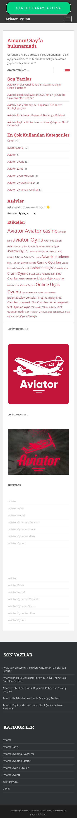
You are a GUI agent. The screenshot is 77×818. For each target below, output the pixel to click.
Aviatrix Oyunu (18, 251)
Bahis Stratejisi (28, 262)
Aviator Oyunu (17, 18)
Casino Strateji (22, 268)
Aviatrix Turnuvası (32, 257)
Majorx (41, 278)
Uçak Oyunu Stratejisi (26, 316)
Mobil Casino (13, 285)
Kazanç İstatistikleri (28, 278)
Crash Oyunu (17, 273)
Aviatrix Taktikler (15, 257)
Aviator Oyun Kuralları (20, 175)
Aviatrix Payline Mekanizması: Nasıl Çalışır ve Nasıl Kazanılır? (37, 123)
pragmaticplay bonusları (22, 297)
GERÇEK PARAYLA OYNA (38, 8)
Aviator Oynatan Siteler (21, 182)
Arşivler (12, 213)
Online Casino (27, 285)
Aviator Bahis (15, 168)
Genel (10, 140)
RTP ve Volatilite (49, 307)
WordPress (57, 810)
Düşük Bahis (35, 274)
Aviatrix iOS (21, 246)
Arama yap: (14, 70)
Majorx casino (55, 278)
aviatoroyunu (15, 147)
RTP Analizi (36, 307)
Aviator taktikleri (53, 240)
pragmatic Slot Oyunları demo (37, 302)
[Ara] (67, 70)
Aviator (11, 154)
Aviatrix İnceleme (55, 256)
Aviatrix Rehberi (37, 251)
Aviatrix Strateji (54, 251)
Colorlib (24, 810)
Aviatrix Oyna (52, 246)
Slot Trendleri (31, 312)
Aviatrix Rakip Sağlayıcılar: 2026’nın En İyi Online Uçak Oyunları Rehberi (36, 96)
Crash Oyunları (61, 268)
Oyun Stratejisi (28, 292)
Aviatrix (11, 246)
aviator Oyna (28, 239)
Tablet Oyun (58, 312)
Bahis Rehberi (13, 263)
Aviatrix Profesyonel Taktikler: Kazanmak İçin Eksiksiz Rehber (34, 86)
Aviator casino (41, 230)
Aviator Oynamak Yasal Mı (22, 189)
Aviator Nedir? (16, 515)
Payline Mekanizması (46, 292)
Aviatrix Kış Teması (36, 246)
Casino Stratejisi (42, 268)
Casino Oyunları (49, 262)
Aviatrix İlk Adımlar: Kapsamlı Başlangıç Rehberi (36, 115)
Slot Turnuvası (45, 312)
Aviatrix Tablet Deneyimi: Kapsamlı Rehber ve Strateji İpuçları (34, 106)
